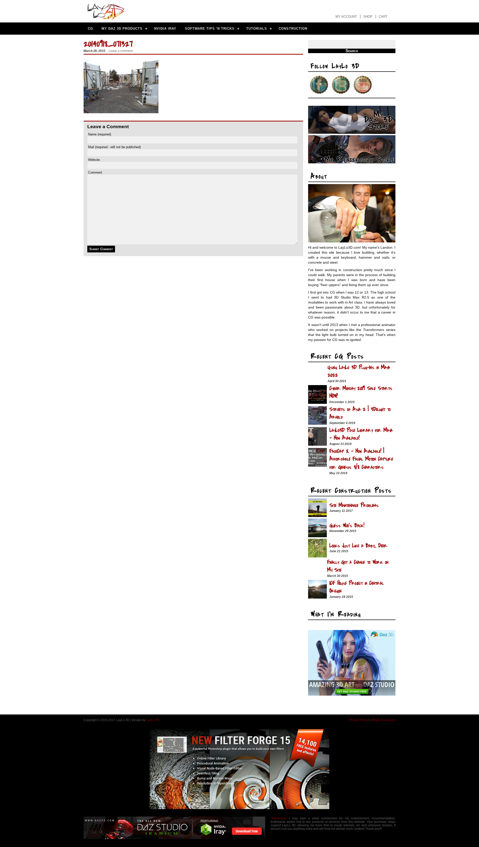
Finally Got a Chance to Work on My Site (357, 566)
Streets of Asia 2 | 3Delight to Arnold (359, 413)
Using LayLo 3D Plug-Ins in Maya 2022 (359, 371)
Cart (383, 16)
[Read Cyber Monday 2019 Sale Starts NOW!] (317, 402)
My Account (346, 16)
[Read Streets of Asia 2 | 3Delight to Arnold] (317, 423)
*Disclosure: (279, 818)
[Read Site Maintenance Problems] (317, 516)
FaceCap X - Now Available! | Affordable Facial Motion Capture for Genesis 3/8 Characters (361, 459)
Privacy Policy (358, 720)
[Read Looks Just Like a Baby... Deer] (317, 556)
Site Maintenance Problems (353, 505)
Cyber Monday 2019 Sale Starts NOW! (360, 392)
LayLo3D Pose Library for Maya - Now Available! (360, 434)
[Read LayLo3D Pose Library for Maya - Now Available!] (317, 444)
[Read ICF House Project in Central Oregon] (317, 597)
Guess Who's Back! (346, 525)
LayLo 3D (152, 720)
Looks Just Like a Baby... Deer (358, 545)
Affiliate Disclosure (382, 720)
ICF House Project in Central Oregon (356, 587)
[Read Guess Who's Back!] (317, 536)
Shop (367, 16)
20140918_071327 (108, 43)
